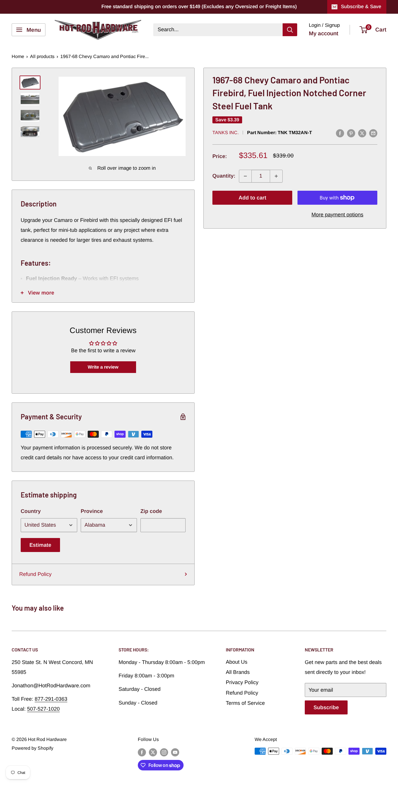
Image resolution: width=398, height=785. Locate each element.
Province (92, 511)
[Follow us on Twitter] (153, 752)
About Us (236, 662)
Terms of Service (245, 703)
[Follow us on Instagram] (164, 752)
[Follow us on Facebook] (142, 752)
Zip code (151, 511)
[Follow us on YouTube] (175, 752)
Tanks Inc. (225, 132)
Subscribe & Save (361, 6)
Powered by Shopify (32, 748)
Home (18, 56)
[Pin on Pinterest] (351, 133)
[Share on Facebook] (340, 133)
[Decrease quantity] (245, 176)
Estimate (40, 545)
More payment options (337, 215)
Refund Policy (35, 574)
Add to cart (252, 198)
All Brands (238, 672)
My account (323, 33)
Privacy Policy (242, 682)
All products (42, 56)
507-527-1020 (43, 709)
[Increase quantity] (276, 176)
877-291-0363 (51, 699)
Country (31, 511)
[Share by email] (373, 133)
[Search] (290, 29)
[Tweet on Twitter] (362, 133)
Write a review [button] (103, 367)
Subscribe (326, 707)
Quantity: (223, 176)
